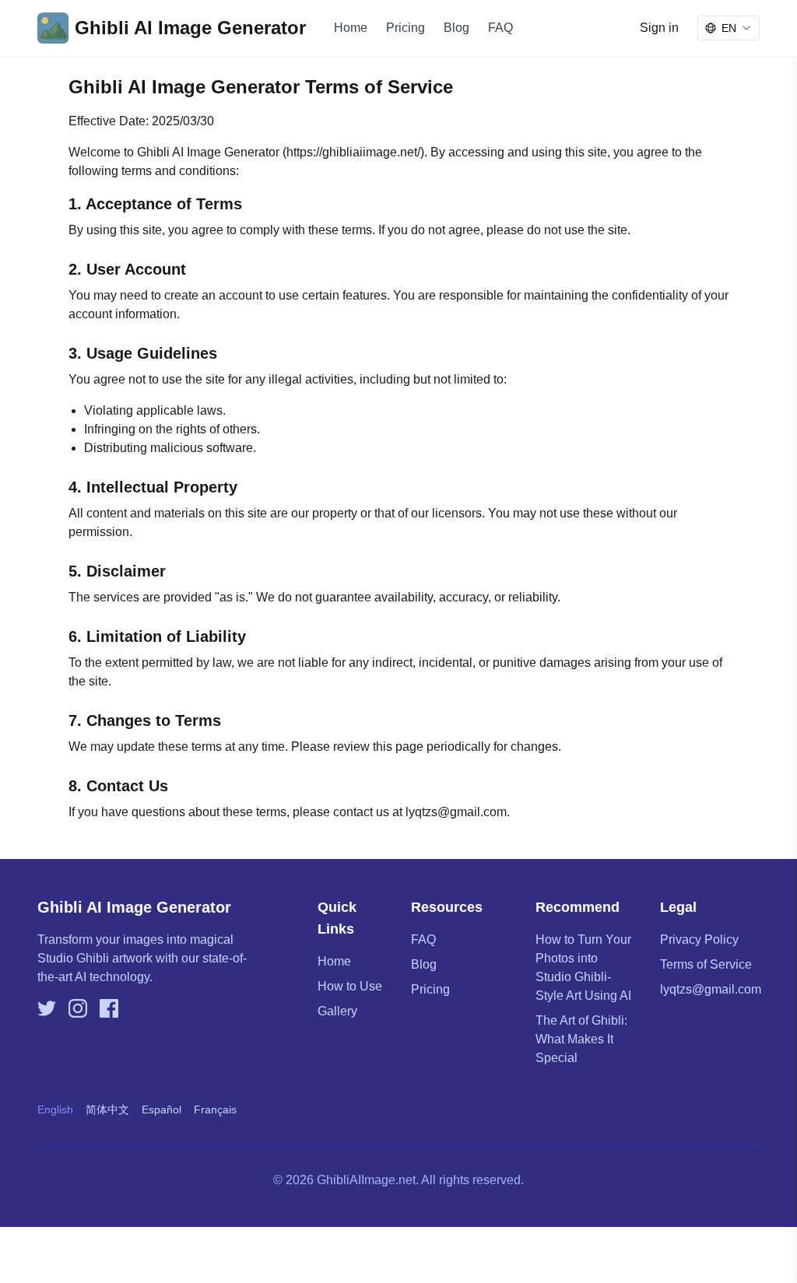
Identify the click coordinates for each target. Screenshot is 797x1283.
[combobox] (728, 28)
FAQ (500, 27)
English (55, 1109)
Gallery (337, 1011)
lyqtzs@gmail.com (710, 989)
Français (215, 1109)
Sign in (659, 27)
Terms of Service (706, 964)
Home (350, 27)
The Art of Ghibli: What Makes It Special (581, 1039)
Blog (456, 27)
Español (161, 1109)
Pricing (405, 27)
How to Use (350, 986)
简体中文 (107, 1109)
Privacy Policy (699, 939)
